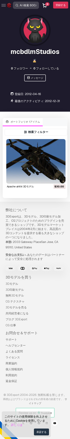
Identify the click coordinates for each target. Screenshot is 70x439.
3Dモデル (12, 284)
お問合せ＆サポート (22, 333)
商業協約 (11, 363)
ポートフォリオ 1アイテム (25, 121)
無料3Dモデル (15, 295)
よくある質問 (14, 351)
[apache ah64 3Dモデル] (35, 161)
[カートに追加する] (53, 178)
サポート (11, 339)
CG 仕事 (11, 325)
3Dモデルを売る (16, 307)
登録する (61, 5)
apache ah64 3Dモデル (20, 186)
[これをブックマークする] (60, 178)
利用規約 (11, 375)
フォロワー (19, 68)
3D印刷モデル (15, 290)
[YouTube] (54, 423)
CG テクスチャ (15, 301)
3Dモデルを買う (19, 277)
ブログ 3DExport (16, 319)
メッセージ (36, 78)
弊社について (16, 210)
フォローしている (46, 68)
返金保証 (11, 381)
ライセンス (13, 357)
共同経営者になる (17, 313)
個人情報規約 (14, 369)
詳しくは (16, 425)
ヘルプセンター (16, 345)
